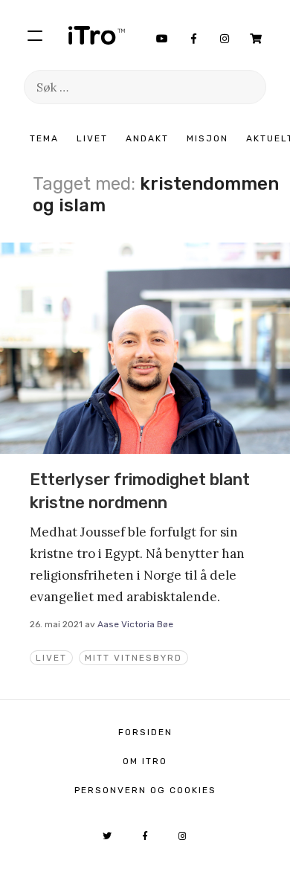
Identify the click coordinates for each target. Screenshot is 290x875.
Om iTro (145, 761)
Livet (92, 138)
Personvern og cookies (145, 790)
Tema (44, 138)
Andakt (147, 138)
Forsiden (145, 732)
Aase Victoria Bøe (135, 624)
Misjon (207, 138)
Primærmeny (35, 35)
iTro (96, 35)
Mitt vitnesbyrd (133, 658)
